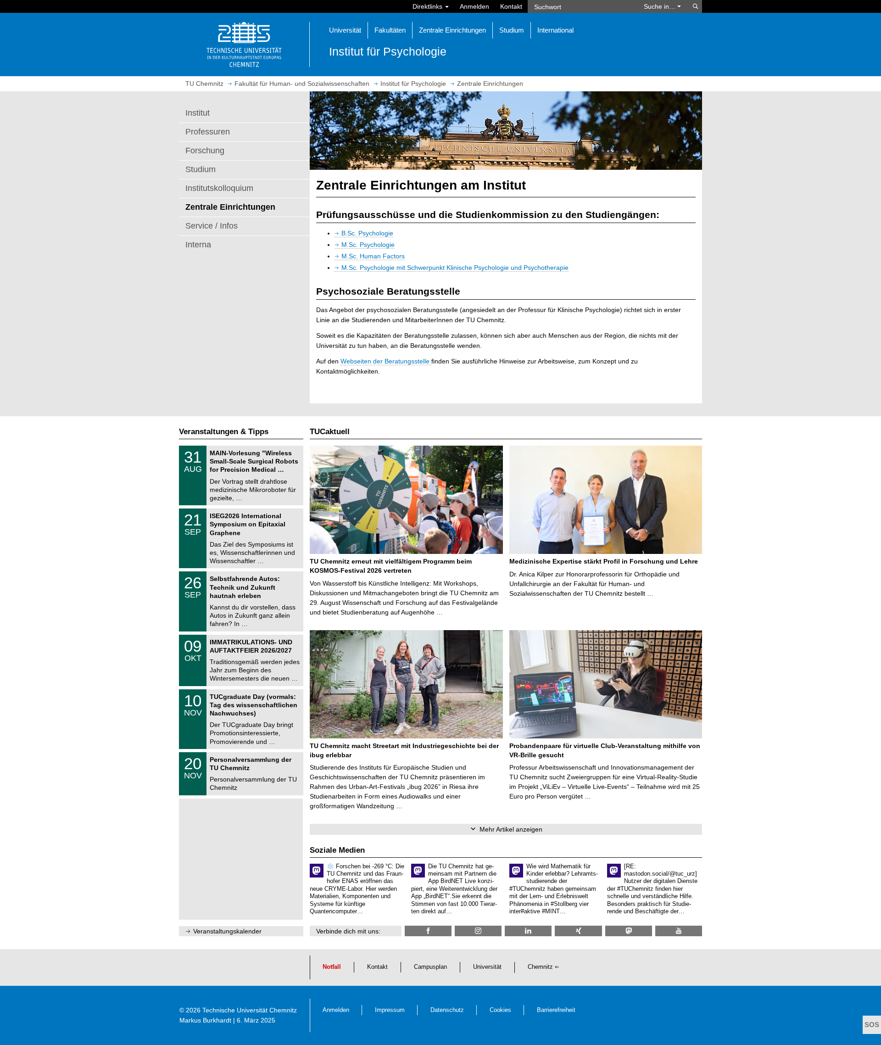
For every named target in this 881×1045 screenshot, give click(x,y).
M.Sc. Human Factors (373, 256)
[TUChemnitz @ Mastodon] (628, 931)
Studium (200, 169)
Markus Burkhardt (205, 1020)
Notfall (332, 967)
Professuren (207, 131)
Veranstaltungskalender (227, 931)
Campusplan (430, 967)
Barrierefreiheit (556, 1010)
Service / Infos (211, 225)
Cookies (500, 1010)
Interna (198, 244)
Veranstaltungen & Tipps (223, 431)
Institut (197, 112)
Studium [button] (511, 30)
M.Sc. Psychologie (368, 244)
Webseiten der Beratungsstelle (385, 361)
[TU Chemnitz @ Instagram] (478, 931)
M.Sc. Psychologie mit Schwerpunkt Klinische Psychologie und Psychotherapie (455, 267)
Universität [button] (345, 30)
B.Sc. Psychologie (367, 233)
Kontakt (511, 6)
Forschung (204, 150)
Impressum (390, 1010)
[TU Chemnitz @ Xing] (578, 931)
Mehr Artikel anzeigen (511, 829)
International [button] (555, 30)
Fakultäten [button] (390, 30)
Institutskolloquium (219, 188)
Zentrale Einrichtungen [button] (452, 30)
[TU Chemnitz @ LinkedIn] (528, 931)
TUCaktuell (330, 431)
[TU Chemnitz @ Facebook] (428, 931)
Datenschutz (447, 1010)
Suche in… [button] (660, 6)
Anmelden (474, 6)
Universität (487, 967)
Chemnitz (540, 967)
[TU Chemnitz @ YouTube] (678, 931)
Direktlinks (428, 6)
